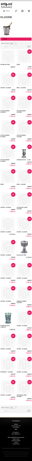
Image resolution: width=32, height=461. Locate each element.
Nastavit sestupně (18, 43)
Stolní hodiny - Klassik (5, 111)
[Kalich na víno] (24, 247)
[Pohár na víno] (7, 56)
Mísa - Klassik (21, 88)
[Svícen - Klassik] (7, 224)
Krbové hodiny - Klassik (22, 301)
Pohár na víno (5, 64)
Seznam (29, 43)
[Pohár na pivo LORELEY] (7, 317)
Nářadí (16, 442)
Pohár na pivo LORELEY (5, 326)
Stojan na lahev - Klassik (22, 208)
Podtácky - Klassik (6, 372)
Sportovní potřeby (16, 440)
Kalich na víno (21, 255)
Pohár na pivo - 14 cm (23, 160)
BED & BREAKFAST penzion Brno (16, 437)
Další (7, 46)
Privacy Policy (16, 444)
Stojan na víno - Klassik (22, 395)
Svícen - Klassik (5, 88)
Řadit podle (5, 43)
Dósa (18, 64)
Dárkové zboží (16, 439)
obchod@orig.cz (16, 421)
